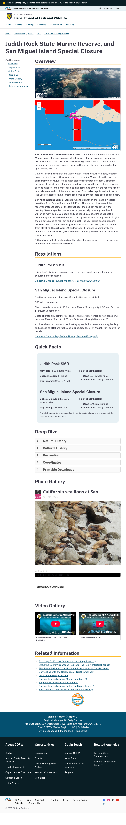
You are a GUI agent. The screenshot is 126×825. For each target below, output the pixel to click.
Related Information (18, 86)
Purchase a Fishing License (53, 675)
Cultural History (55, 448)
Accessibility (24, 800)
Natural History (54, 441)
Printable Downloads (58, 469)
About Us (108, 8)
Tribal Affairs (12, 783)
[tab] (78, 441)
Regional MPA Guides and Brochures (58, 682)
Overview (12, 63)
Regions (68, 772)
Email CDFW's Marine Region (52, 727)
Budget (9, 753)
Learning (70, 25)
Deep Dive (13, 75)
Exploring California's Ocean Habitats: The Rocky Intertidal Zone (74, 664)
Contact (117, 8)
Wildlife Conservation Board (105, 763)
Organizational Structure (18, 772)
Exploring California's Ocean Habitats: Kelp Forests (67, 661)
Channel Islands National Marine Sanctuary (63, 679)
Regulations (14, 67)
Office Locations (48, 730)
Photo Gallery (15, 78)
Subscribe (81, 730)
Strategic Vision (13, 778)
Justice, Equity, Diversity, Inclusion (18, 760)
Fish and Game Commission (107, 755)
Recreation (51, 455)
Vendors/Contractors (46, 772)
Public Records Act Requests (74, 765)
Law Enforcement (14, 767)
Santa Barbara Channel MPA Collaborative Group (66, 689)
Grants (38, 758)
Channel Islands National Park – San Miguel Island (66, 686)
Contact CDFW (72, 753)
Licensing (41, 25)
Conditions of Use (60, 800)
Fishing (18, 25)
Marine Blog (66, 730)
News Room (70, 758)
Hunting (29, 25)
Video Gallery (15, 82)
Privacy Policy (80, 800)
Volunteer (40, 778)
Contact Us (34, 803)
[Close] (122, 3)
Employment (41, 753)
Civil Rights (40, 800)
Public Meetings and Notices (45, 765)
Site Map (19, 803)
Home (8, 25)
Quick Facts (14, 71)
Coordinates (52, 462)
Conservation (56, 25)
